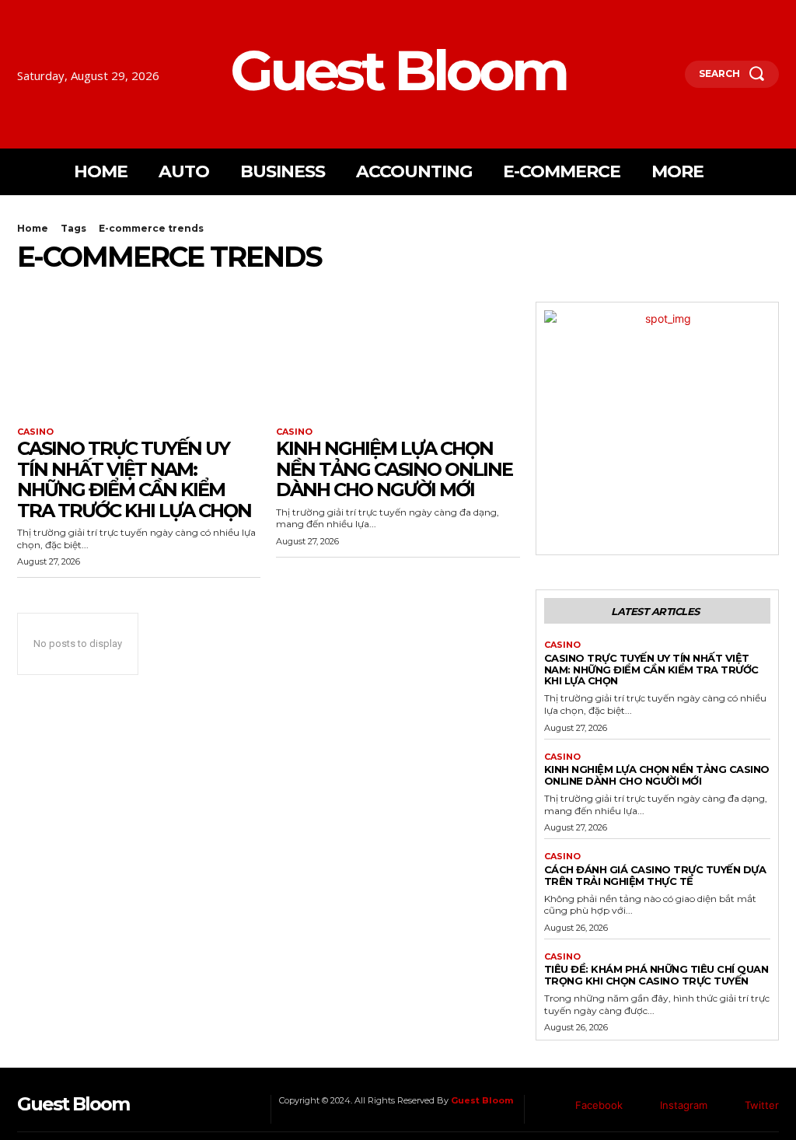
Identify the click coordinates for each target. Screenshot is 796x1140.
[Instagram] (644, 1106)
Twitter (762, 1105)
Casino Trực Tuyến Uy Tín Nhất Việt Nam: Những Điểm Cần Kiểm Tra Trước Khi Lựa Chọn (134, 479)
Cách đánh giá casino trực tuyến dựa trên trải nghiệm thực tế (655, 875)
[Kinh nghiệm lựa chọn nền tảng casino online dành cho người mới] (397, 363)
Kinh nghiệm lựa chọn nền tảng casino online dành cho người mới (394, 469)
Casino (35, 432)
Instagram (683, 1105)
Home (32, 228)
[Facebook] (559, 1106)
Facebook (599, 1105)
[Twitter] (728, 1106)
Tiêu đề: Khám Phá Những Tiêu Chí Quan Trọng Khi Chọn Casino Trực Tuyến (656, 975)
